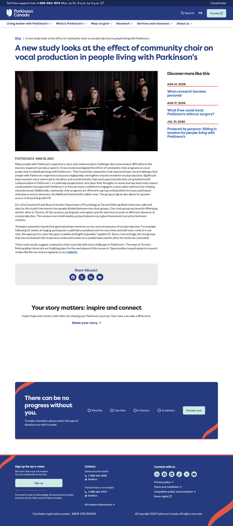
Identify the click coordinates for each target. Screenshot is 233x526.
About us (183, 23)
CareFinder (218, 3)
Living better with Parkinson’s (28, 23)
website (72, 252)
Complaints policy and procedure (174, 491)
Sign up (38, 483)
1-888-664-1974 (48, 3)
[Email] (100, 277)
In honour (144, 410)
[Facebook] (73, 277)
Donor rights (161, 496)
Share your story (85, 323)
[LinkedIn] (91, 277)
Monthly (97, 410)
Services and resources (153, 23)
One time (120, 410)
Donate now (194, 410)
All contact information (99, 504)
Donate (213, 14)
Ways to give (100, 23)
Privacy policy (162, 482)
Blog (18, 38)
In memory (168, 410)
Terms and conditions (167, 487)
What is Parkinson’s (70, 23)
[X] (82, 277)
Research (123, 23)
